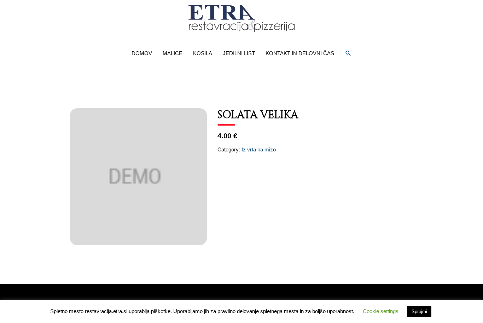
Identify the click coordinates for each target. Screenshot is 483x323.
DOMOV (142, 53)
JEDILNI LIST (239, 53)
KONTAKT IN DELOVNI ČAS (300, 53)
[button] (348, 53)
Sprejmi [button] (419, 311)
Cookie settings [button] (380, 311)
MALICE (172, 53)
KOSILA (202, 53)
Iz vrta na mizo (259, 149)
